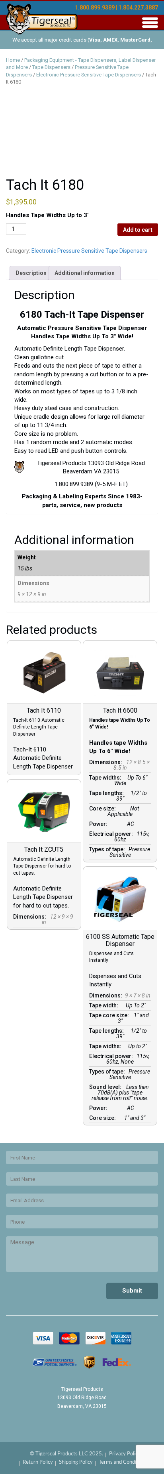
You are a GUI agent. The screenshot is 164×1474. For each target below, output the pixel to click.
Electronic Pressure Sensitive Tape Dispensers (88, 75)
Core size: (103, 808)
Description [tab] (31, 273)
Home (13, 60)
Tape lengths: (107, 793)
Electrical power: (112, 834)
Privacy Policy (125, 1454)
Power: (99, 824)
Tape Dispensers (51, 67)
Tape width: (105, 1005)
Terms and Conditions (123, 1462)
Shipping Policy (76, 1462)
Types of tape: (108, 849)
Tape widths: (106, 777)
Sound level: (106, 1087)
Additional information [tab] (85, 273)
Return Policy (38, 1462)
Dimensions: (107, 762)
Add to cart (137, 230)
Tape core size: (110, 1015)
